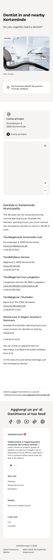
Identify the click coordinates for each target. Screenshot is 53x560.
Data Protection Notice (11, 550)
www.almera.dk (11, 266)
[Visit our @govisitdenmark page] (34, 421)
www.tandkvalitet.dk (14, 306)
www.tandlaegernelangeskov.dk (20, 286)
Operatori (12, 489)
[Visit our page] (18, 421)
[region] (26, 168)
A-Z (9, 522)
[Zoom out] (45, 190)
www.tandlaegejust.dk (15, 246)
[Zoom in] (45, 183)
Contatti (12, 526)
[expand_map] (45, 146)
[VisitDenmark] (17, 434)
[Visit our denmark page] (10, 421)
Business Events (16, 485)
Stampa (11, 481)
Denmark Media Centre (19, 505)
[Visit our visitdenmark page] (26, 421)
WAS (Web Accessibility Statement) (34, 550)
